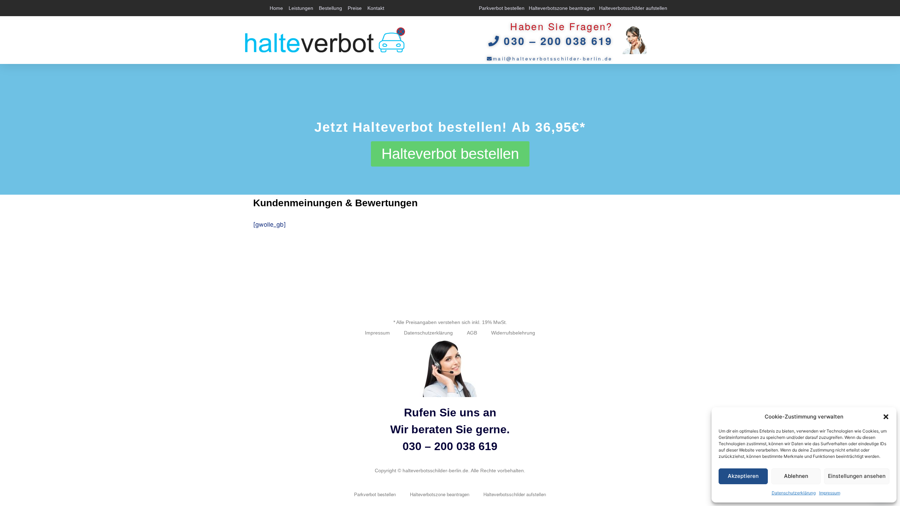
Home (276, 8)
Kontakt (375, 8)
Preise (355, 8)
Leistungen (301, 8)
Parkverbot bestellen (502, 8)
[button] (885, 416)
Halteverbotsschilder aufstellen (633, 8)
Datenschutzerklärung (794, 492)
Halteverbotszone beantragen (562, 8)
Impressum (829, 492)
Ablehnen (796, 476)
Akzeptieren (743, 476)
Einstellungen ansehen (857, 476)
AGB (472, 333)
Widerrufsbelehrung (513, 333)
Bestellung (330, 8)
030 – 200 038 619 (450, 446)
